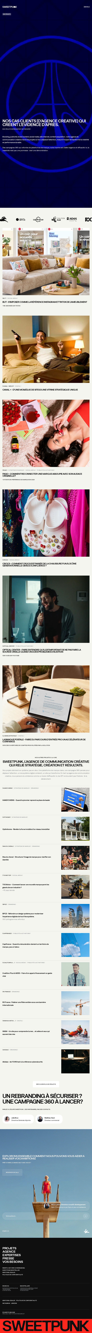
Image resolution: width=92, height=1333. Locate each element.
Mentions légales (8, 1272)
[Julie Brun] (18, 1119)
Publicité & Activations (45, 470)
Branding (34, 788)
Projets (9, 1248)
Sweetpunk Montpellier (11, 1270)
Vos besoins (12, 1261)
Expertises (11, 1255)
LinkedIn (14, 1303)
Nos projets (6, 14)
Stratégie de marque (16, 470)
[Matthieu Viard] (49, 1119)
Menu (86, 7)
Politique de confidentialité (12, 1274)
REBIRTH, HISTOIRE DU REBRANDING (13, 1268)
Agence (9, 1251)
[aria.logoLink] (9, 7)
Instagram (6, 1303)
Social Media (12, 298)
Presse (8, 1258)
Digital (17, 386)
